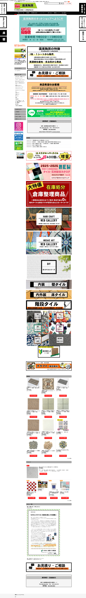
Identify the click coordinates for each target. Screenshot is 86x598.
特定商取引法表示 (18, 109)
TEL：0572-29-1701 (17, 64)
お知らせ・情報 (18, 116)
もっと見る (69, 458)
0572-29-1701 (45, 127)
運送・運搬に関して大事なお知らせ (33, 506)
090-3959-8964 (52, 129)
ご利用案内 (17, 111)
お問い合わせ (17, 114)
